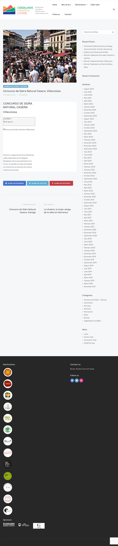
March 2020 (88, 245)
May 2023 (87, 158)
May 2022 (87, 185)
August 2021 (89, 206)
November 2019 (90, 257)
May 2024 (87, 134)
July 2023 (88, 152)
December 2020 (90, 230)
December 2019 (90, 254)
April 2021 (87, 218)
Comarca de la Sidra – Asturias (95, 300)
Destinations (80, 5)
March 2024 (88, 137)
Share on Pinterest (62, 183)
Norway (87, 318)
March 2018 (88, 284)
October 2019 (89, 260)
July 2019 (87, 269)
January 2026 (89, 107)
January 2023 (89, 170)
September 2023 (90, 149)
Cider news (95, 5)
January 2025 (89, 125)
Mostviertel (88, 312)
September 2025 (90, 116)
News (86, 315)
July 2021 (87, 209)
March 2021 (88, 221)
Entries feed (88, 337)
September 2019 (90, 263)
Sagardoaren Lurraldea (92, 321)
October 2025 (89, 113)
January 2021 (89, 227)
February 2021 (89, 224)
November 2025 (90, 110)
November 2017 (90, 287)
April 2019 (87, 275)
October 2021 (89, 200)
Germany (87, 306)
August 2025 (89, 119)
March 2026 (88, 104)
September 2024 (90, 131)
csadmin (24, 95)
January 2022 (89, 194)
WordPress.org (89, 343)
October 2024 (89, 128)
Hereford (87, 309)
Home (54, 5)
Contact (68, 14)
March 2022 (88, 191)
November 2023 (90, 146)
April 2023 (88, 161)
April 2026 (88, 101)
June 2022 (88, 182)
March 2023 (88, 164)
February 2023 (89, 167)
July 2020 (88, 239)
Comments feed (90, 340)
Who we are (66, 5)
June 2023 (88, 155)
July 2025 (88, 122)
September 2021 (90, 203)
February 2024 (89, 140)
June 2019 (88, 272)
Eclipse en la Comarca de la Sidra (96, 52)
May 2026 (87, 98)
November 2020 (90, 233)
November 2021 (90, 197)
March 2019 (88, 278)
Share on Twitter (38, 183)
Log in (86, 334)
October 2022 (89, 176)
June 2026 (88, 95)
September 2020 (90, 236)
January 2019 (89, 281)
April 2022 (88, 188)
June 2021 (88, 212)
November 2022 (90, 173)
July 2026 (88, 92)
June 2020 (88, 242)
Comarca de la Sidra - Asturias (15, 86)
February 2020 (89, 248)
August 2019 (89, 266)
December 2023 (90, 143)
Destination (88, 303)
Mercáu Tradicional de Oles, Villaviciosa (98, 61)
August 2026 (89, 89)
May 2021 (87, 215)
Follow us (56, 14)
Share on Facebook (15, 183)
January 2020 (89, 251)
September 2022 (90, 179)
